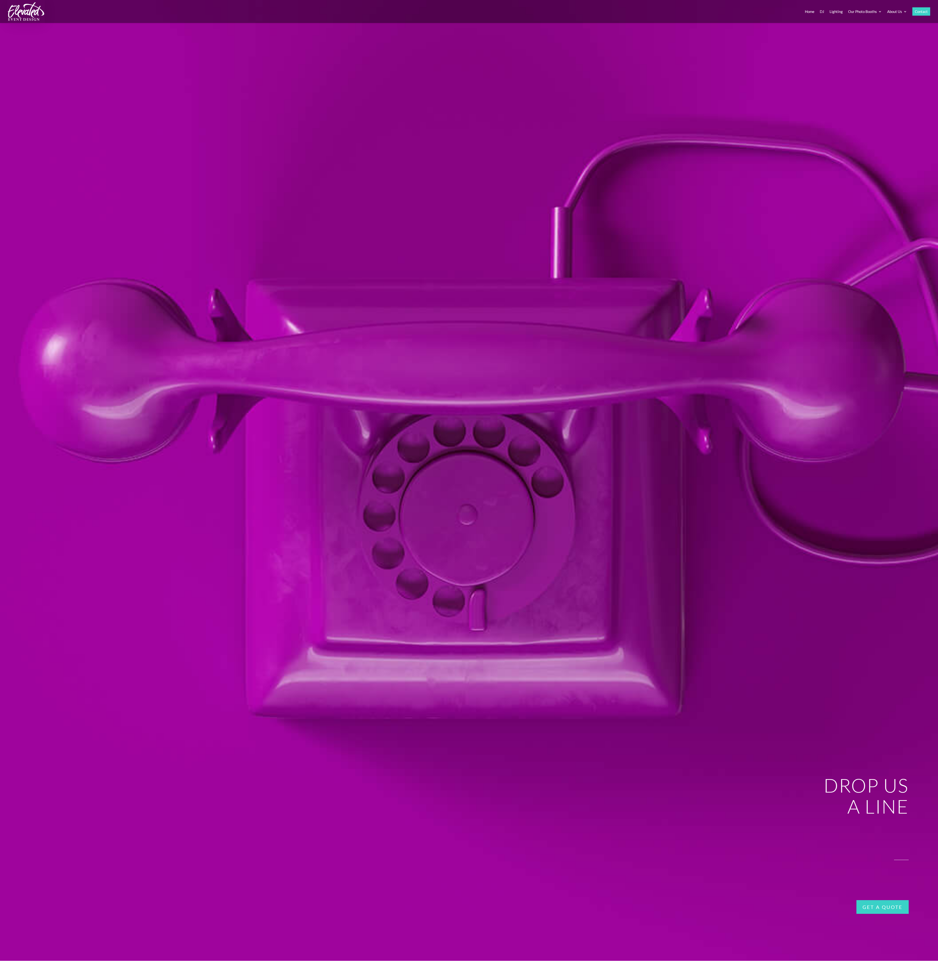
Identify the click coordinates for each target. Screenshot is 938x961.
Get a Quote (883, 907)
